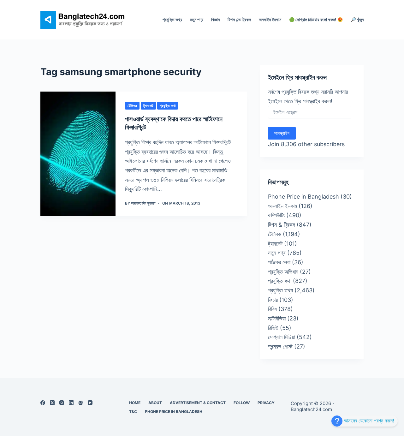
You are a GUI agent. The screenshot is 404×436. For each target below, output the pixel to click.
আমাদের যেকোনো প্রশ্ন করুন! (368, 420)
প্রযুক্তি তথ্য (172, 19)
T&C (133, 411)
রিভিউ (273, 328)
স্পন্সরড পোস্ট (280, 346)
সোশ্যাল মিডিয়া (281, 337)
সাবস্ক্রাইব (281, 133)
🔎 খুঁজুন (357, 19)
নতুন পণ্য (196, 19)
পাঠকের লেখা (279, 262)
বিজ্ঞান (215, 19)
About (155, 402)
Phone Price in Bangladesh (303, 196)
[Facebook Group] (80, 402)
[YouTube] (90, 402)
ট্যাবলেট (148, 105)
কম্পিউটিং (276, 215)
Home (134, 402)
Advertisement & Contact (198, 402)
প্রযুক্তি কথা (167, 105)
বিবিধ (272, 309)
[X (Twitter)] (52, 402)
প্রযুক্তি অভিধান (283, 271)
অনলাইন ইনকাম (270, 19)
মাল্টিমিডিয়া (277, 318)
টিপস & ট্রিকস (281, 224)
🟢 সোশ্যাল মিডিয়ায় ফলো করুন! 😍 (316, 19)
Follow (242, 402)
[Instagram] (61, 402)
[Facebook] (42, 402)
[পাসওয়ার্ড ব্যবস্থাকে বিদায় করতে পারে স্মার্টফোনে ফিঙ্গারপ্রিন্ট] (78, 154)
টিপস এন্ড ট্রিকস (239, 19)
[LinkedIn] (71, 402)
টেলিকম (132, 105)
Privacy (266, 402)
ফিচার (273, 299)
